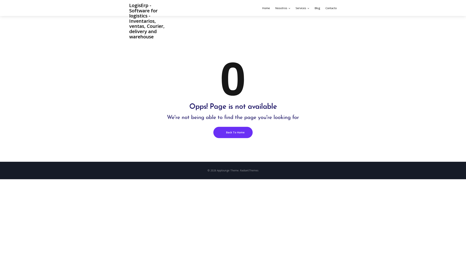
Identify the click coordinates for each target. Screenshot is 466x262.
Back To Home (234, 132)
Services (301, 8)
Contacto (331, 8)
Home (266, 8)
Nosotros (281, 8)
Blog (317, 8)
